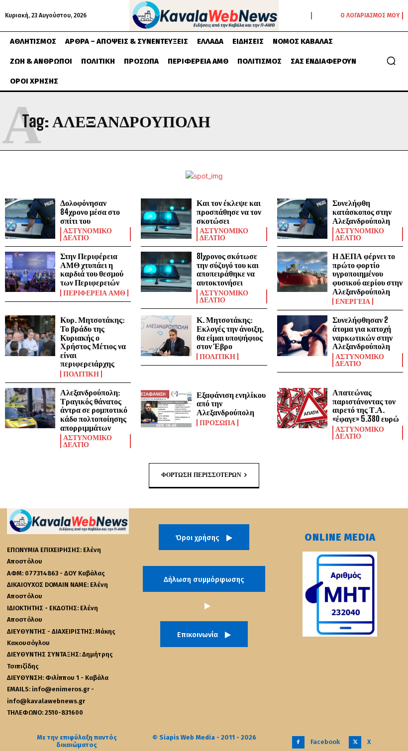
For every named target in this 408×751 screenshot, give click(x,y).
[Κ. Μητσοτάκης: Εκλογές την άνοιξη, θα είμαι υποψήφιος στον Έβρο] (166, 335)
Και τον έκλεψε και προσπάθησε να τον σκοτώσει (229, 211)
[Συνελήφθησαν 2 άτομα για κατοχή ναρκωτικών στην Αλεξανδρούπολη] (302, 335)
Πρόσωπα (217, 422)
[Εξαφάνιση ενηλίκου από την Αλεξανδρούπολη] (166, 408)
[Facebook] (298, 742)
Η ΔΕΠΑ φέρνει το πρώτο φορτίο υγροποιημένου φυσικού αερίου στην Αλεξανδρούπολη (367, 273)
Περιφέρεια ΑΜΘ (94, 292)
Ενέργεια (352, 301)
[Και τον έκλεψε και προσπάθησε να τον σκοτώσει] (166, 218)
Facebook (325, 742)
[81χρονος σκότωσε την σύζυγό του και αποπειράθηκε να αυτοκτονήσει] (166, 272)
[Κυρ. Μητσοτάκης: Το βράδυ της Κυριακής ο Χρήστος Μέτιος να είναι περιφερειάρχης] (30, 335)
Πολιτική (81, 374)
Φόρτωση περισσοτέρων (201, 474)
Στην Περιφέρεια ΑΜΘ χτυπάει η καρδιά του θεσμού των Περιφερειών (91, 269)
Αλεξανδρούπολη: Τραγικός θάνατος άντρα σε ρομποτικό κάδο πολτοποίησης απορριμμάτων (93, 409)
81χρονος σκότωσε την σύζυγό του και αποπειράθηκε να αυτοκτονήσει (228, 269)
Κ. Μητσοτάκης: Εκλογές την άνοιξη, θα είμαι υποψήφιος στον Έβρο (230, 333)
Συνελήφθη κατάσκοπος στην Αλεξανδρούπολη (362, 211)
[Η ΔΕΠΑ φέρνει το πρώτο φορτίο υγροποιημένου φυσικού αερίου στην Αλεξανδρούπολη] (302, 272)
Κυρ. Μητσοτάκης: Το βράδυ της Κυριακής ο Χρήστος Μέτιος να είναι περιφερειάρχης (93, 341)
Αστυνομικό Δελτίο (87, 234)
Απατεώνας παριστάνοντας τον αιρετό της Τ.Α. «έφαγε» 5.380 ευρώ (365, 405)
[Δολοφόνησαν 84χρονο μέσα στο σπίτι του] (30, 218)
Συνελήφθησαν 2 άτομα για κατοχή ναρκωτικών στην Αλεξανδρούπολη (362, 333)
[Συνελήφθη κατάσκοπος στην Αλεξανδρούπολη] (302, 218)
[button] (391, 61)
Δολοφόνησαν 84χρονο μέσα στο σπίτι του (90, 211)
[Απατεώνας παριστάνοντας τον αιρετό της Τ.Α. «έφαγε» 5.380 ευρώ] (302, 408)
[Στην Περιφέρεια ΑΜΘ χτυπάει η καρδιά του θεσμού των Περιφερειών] (30, 272)
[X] (355, 742)
